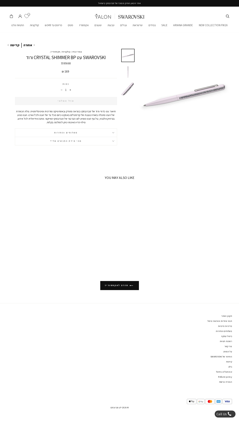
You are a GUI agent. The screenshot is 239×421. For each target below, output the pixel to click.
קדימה (14, 45)
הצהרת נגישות (225, 381)
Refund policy (225, 376)
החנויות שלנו (17, 25)
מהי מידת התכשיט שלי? (66, 141)
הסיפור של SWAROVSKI (221, 356)
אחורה (27, 45)
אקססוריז (84, 25)
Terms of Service (224, 371)
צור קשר (228, 346)
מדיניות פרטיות (225, 326)
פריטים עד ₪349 (53, 25)
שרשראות (138, 25)
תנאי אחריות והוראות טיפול (220, 321)
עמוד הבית (77, 51)
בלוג (230, 366)
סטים (70, 25)
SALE (164, 25)
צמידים (152, 25)
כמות (66, 84)
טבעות (111, 25)
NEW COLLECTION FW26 (213, 25)
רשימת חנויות (226, 341)
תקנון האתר (226, 315)
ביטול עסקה (226, 336)
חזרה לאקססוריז (117, 285)
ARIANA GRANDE (183, 25)
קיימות (229, 361)
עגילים (123, 25)
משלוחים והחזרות (66, 132)
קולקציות (34, 25)
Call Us (221, 414)
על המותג (227, 351)
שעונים (98, 25)
